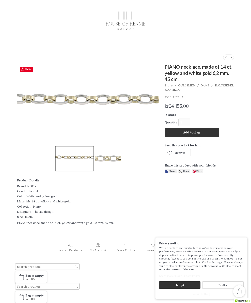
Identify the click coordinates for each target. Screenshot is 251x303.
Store (169, 85)
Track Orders (125, 250)
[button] (178, 152)
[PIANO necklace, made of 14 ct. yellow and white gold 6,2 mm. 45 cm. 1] (108, 158)
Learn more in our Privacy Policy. (179, 275)
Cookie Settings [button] (201, 294)
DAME (205, 85)
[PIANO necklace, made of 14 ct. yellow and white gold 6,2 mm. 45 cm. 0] (74, 158)
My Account (98, 250)
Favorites (153, 250)
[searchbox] (47, 266)
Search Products (70, 250)
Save (28, 69)
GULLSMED (186, 85)
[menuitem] (226, 57)
